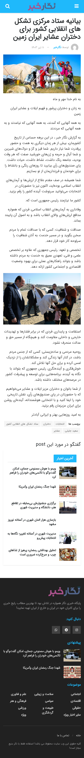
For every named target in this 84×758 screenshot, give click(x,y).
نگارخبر (57, 47)
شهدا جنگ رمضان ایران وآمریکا (37, 486)
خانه (78, 735)
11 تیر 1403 (38, 47)
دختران (47, 424)
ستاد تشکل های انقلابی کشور (22, 424)
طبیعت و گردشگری (47, 710)
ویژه (23, 714)
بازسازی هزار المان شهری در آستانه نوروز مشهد (32, 522)
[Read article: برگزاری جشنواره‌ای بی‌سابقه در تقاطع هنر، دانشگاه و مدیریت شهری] (67, 507)
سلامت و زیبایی (43, 694)
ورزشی (22, 707)
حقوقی (76, 707)
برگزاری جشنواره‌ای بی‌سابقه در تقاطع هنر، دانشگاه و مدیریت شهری (33, 505)
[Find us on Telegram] (66, 630)
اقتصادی (76, 701)
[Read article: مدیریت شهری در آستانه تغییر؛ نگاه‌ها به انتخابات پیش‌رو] (67, 538)
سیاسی (49, 701)
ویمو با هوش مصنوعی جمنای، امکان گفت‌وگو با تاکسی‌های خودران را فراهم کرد (33, 472)
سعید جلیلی (71, 431)
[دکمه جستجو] (7, 6)
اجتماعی (76, 694)
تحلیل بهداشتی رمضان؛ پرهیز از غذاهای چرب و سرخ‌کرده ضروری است (32, 552)
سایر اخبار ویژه (72, 714)
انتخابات (60, 424)
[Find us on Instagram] (77, 630)
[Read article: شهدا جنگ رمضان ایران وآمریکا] (67, 491)
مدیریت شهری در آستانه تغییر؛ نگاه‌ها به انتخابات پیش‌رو (32, 535)
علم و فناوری (18, 694)
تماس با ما (63, 735)
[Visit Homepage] (42, 6)
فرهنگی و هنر (18, 701)
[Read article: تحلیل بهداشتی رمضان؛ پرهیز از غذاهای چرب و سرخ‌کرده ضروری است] (67, 554)
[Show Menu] (77, 6)
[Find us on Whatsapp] (56, 630)
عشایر (57, 431)
